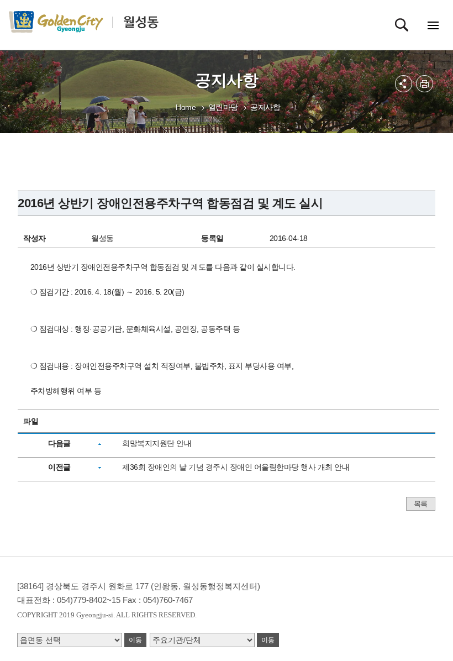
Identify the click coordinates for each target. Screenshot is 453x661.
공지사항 (265, 107)
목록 (421, 504)
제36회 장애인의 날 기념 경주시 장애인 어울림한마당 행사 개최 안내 (235, 467)
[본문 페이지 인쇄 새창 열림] (424, 83)
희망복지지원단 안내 (156, 443)
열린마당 (223, 107)
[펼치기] (403, 83)
